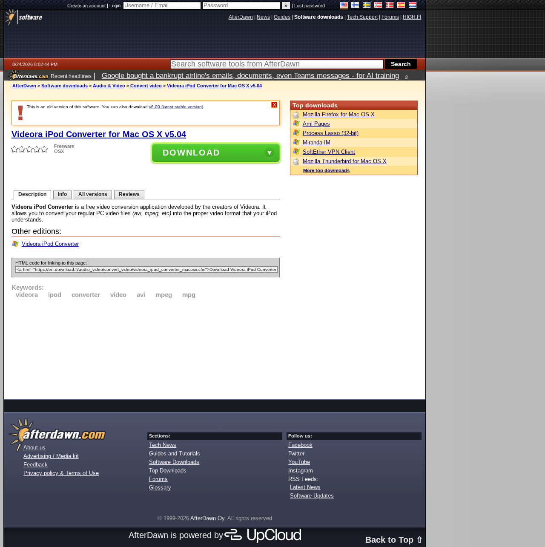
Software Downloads (174, 462)
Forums (158, 479)
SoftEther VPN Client (329, 152)
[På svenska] (367, 5)
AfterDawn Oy (207, 518)
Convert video (146, 85)
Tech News (162, 445)
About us (34, 447)
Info (62, 194)
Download (191, 152)
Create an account (86, 5)
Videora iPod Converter (50, 244)
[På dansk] (390, 5)
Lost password (309, 5)
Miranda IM (316, 142)
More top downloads (326, 170)
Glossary (160, 487)
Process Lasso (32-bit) (331, 133)
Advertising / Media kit (51, 456)
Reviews (129, 194)
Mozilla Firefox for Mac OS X (339, 114)
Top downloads (315, 105)
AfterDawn (24, 85)
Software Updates (312, 495)
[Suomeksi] (355, 5)
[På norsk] (378, 5)
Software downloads (64, 85)
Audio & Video (109, 85)
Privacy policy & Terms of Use (61, 473)
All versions (92, 194)
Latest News (305, 487)
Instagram (300, 470)
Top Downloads (167, 470)
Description (32, 194)
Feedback (35, 464)
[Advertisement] (145, 347)
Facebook (300, 445)
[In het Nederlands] (413, 5)
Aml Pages (316, 124)
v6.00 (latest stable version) (176, 106)
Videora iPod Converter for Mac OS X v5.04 (214, 85)
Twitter (296, 453)
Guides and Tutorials (174, 453)
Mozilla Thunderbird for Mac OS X (345, 161)
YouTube (299, 462)
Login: (116, 5)
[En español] (401, 5)
